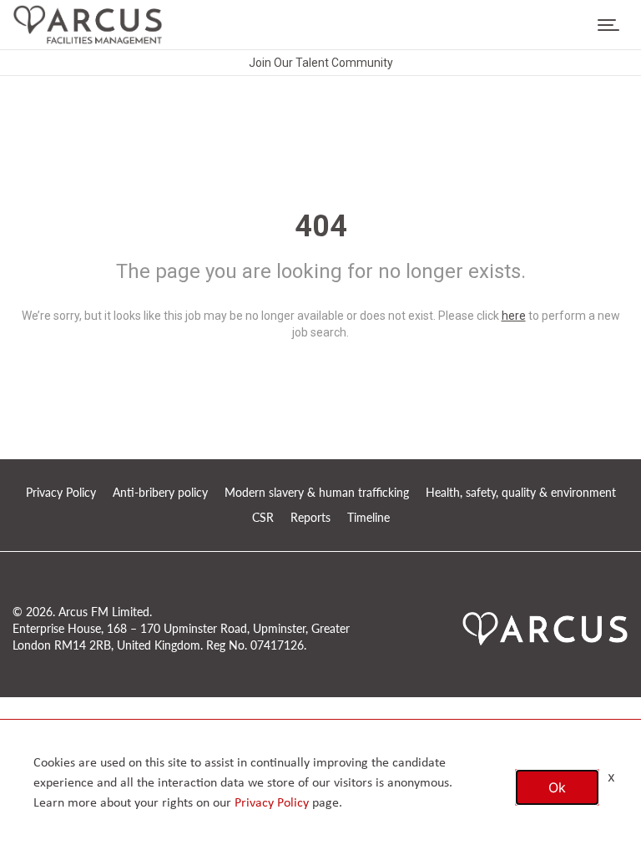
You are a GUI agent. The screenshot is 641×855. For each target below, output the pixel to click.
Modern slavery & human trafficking (317, 492)
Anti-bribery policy (160, 492)
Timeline (368, 517)
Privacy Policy (61, 492)
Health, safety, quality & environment (521, 492)
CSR (263, 517)
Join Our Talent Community (321, 62)
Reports (310, 517)
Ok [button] (557, 787)
